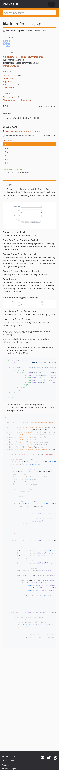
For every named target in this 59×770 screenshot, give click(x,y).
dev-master (9, 140)
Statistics (5, 765)
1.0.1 (6, 159)
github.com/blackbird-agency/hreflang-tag (23, 56)
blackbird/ (12, 23)
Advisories (8, 97)
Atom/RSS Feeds (8, 760)
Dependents (9, 78)
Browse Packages (9, 768)
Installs (6, 75)
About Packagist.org (10, 757)
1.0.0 (6, 163)
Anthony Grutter (32, 131)
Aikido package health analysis (17, 100)
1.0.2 (6, 155)
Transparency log (11, 65)
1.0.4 (6, 148)
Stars (5, 84)
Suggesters (8, 81)
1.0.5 (6, 144)
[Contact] (42, 757)
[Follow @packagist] (49, 757)
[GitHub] (55, 757)
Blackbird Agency (13, 131)
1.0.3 (6, 151)
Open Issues (9, 87)
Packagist (11, 4)
